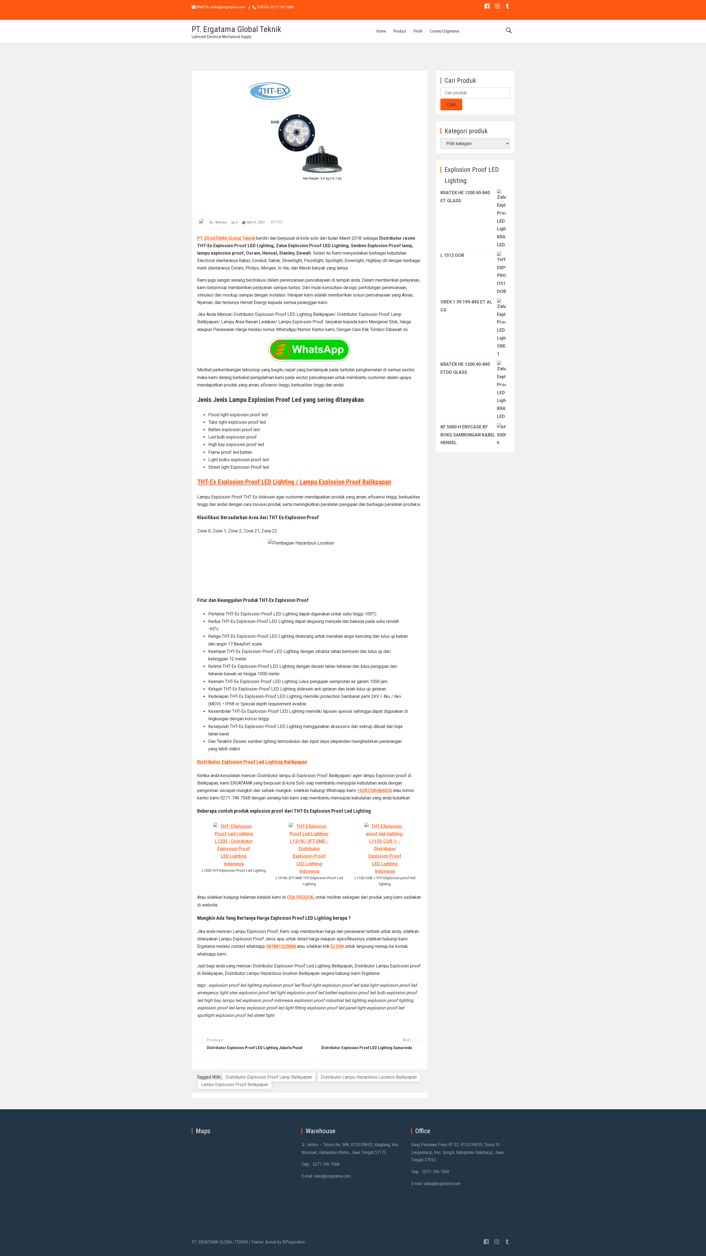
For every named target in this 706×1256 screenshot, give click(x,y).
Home (381, 31)
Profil (418, 31)
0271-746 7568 (281, 7)
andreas (221, 222)
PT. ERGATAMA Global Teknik (226, 238)
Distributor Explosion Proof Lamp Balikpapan (269, 1077)
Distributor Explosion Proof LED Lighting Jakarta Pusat (255, 1044)
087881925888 (281, 946)
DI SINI (337, 946)
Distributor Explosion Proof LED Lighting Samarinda (366, 1044)
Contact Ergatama (444, 31)
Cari (451, 104)
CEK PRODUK (300, 897)
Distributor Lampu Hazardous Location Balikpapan (369, 1077)
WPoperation (293, 1242)
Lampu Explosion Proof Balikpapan (234, 1084)
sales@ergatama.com (227, 7)
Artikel (277, 222)
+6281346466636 (374, 790)
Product (400, 31)
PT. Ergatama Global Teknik (236, 29)
